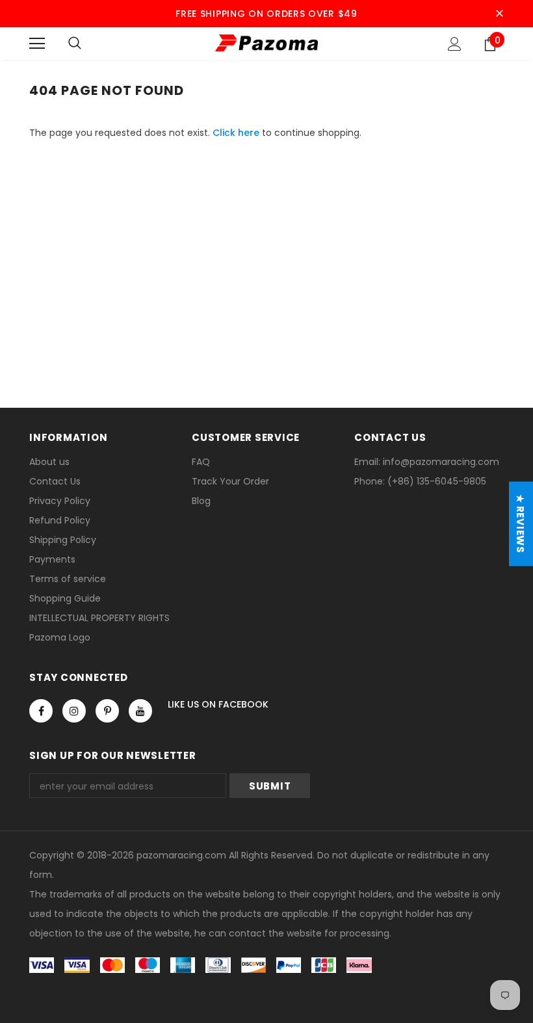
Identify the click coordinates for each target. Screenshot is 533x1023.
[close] (499, 13)
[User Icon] (455, 44)
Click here (237, 132)
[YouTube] (140, 711)
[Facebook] (41, 711)
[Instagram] (74, 711)
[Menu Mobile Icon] (37, 43)
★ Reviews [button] (520, 523)
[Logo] (266, 42)
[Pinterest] (107, 711)
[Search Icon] (74, 43)
